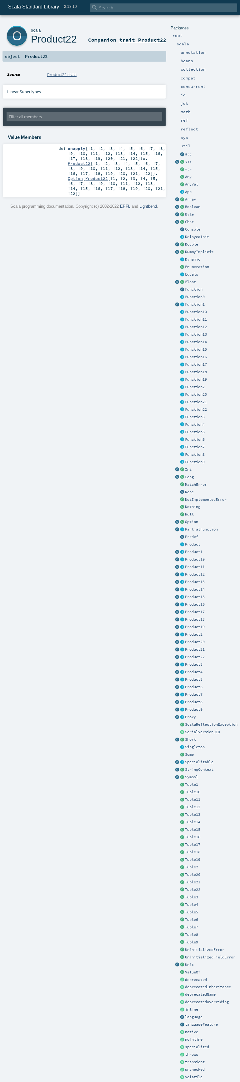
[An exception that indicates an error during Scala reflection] (182, 724)
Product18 (195, 619)
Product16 (195, 604)
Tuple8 (191, 934)
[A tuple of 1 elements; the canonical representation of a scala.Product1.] (182, 784)
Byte (189, 214)
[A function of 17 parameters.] (182, 364)
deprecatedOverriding (207, 1002)
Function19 (196, 379)
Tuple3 (191, 897)
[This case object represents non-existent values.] (182, 492)
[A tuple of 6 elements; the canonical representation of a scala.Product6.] (182, 919)
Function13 (196, 334)
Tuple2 (191, 867)
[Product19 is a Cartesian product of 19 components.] (182, 627)
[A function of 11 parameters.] (182, 319)
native (191, 1032)
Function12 (196, 327)
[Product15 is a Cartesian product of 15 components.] (182, 597)
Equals (191, 274)
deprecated (196, 980)
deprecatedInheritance (208, 987)
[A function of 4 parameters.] (182, 424)
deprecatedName (200, 994)
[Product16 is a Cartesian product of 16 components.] (182, 604)
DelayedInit (197, 237)
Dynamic (192, 259)
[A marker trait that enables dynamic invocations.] (182, 259)
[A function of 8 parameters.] (182, 454)
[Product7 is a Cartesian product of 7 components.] (182, 694)
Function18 (196, 372)
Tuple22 (192, 889)
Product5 (193, 679)
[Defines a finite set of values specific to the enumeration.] (182, 267)
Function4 (195, 424)
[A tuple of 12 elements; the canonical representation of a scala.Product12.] (182, 807)
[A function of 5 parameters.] (182, 432)
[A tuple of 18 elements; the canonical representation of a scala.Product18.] (182, 852)
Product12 (195, 574)
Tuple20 (192, 874)
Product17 (195, 612)
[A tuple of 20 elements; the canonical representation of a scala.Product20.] (182, 874)
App (188, 192)
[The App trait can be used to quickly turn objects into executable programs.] (182, 192)
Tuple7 (191, 927)
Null (189, 514)
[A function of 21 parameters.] (182, 402)
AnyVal (191, 184)
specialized (197, 1047)
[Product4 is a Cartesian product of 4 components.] (182, 672)
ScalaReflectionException (211, 724)
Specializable (199, 762)
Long (189, 477)
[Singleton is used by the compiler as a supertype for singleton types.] (182, 747)
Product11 (195, 567)
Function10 (196, 312)
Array (190, 199)
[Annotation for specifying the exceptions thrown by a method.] (182, 1054)
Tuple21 (192, 882)
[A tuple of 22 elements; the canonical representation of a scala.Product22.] (182, 889)
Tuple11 (192, 799)
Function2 (195, 387)
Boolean (192, 207)
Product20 (195, 642)
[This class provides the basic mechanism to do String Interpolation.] (182, 769)
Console (192, 229)
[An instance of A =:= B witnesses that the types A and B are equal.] (182, 169)
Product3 (193, 664)
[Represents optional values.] (182, 522)
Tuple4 (191, 904)
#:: (188, 154)
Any (188, 177)
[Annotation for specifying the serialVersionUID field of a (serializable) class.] (182, 732)
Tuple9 (191, 942)
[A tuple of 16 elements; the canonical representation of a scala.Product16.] (182, 837)
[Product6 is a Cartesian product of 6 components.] (182, 687)
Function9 (195, 462)
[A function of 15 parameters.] (182, 349)
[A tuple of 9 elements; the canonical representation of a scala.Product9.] (182, 942)
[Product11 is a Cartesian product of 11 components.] (182, 567)
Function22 (196, 409)
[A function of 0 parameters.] (182, 297)
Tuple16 (192, 837)
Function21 (196, 402)
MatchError (196, 484)
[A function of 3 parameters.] (182, 417)
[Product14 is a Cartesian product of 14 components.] (182, 589)
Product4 (193, 672)
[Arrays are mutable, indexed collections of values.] (182, 199)
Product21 (195, 649)
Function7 (195, 447)
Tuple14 (192, 822)
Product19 (195, 627)
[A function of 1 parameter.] (182, 304)
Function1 (195, 304)
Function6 (195, 439)
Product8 (193, 702)
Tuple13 (192, 814)
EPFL (125, 206)
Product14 (195, 589)
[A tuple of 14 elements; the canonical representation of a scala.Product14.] (182, 822)
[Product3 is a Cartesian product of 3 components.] (182, 664)
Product (192, 544)
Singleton (195, 747)
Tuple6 (191, 919)
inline (191, 1009)
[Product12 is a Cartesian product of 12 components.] (182, 574)
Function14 (196, 342)
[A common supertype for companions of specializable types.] (182, 762)
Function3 (195, 417)
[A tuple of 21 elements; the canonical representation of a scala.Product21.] (182, 882)
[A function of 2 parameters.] (182, 387)
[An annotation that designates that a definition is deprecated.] (182, 980)
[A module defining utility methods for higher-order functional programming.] (182, 289)
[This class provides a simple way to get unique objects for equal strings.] (182, 777)
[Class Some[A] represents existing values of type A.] (182, 754)
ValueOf (192, 972)
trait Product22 (142, 40)
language (193, 1017)
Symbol (191, 777)
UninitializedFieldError (210, 957)
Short (190, 739)
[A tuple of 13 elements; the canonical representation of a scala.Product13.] (182, 814)
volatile (193, 1077)
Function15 (196, 349)
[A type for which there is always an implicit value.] (182, 252)
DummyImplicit (199, 252)
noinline (193, 1039)
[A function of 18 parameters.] (182, 372)
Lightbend (148, 206)
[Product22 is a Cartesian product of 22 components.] (182, 657)
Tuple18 (192, 852)
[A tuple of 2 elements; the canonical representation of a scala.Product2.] (182, 867)
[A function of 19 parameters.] (182, 379)
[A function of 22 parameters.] (182, 409)
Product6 (193, 687)
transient (195, 1062)
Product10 (195, 559)
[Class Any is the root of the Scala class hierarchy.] (182, 177)
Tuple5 (191, 912)
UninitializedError (204, 949)
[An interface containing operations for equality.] (182, 274)
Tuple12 (192, 807)
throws (191, 1054)
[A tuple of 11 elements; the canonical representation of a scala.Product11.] (182, 799)
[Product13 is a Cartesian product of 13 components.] (182, 582)
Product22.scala (62, 74)
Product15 (195, 597)
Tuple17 (192, 844)
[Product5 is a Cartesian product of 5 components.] (182, 679)
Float (190, 282)
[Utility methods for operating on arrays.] (177, 199)
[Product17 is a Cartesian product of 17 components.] (182, 612)
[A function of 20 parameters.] (182, 394)
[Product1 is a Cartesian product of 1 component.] (182, 552)
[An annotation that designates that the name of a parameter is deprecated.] (182, 994)
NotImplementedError (206, 499)
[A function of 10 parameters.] (182, 312)
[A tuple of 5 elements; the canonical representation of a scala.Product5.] (182, 912)
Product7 (193, 694)
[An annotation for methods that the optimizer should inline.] (182, 1009)
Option (191, 522)
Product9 (193, 709)
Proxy (190, 717)
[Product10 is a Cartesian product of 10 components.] (182, 559)
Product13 (195, 582)
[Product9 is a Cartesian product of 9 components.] (182, 709)
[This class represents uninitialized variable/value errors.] (182, 949)
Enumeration (197, 267)
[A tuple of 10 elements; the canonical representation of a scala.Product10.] (182, 792)
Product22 (195, 657)
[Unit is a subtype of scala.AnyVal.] (182, 965)
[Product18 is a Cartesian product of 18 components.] (182, 619)
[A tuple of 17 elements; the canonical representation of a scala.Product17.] (182, 844)
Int (188, 469)
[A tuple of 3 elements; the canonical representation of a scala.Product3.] (182, 897)
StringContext (199, 769)
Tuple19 (192, 859)
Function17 (196, 364)
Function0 (195, 297)
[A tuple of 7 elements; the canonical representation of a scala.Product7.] (182, 927)
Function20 (196, 394)
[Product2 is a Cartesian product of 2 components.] (182, 634)
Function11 (196, 319)
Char (189, 222)
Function (193, 289)
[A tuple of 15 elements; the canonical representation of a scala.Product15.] (182, 829)
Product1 (193, 552)
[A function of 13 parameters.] (182, 334)
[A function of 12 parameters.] (182, 327)
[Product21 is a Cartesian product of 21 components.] (182, 649)
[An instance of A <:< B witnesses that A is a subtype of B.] (182, 162)
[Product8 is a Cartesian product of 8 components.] (182, 702)
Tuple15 (192, 829)
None (189, 492)
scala (36, 30)
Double (191, 244)
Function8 (195, 454)
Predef (191, 537)
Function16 (196, 357)
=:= (188, 169)
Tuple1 (191, 784)
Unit (189, 965)
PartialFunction (201, 529)
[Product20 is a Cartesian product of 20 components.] (182, 642)
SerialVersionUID (202, 732)
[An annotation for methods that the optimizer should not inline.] (182, 1039)
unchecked (195, 1069)
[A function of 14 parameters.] (182, 342)
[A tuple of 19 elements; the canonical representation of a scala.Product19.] (182, 859)
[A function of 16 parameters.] (182, 357)
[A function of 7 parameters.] (182, 447)
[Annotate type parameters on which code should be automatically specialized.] (182, 1047)
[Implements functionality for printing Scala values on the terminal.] (182, 229)
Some (189, 754)
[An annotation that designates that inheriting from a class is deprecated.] (182, 987)
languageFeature (201, 1024)
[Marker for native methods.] (182, 1032)
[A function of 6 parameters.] (182, 439)
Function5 (195, 432)
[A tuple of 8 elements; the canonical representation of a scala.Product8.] (182, 934)
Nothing (192, 507)
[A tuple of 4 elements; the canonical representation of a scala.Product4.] (182, 904)
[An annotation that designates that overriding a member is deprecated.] (182, 1002)
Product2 (193, 634)
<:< (188, 162)
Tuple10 (192, 792)
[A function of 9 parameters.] (182, 462)
